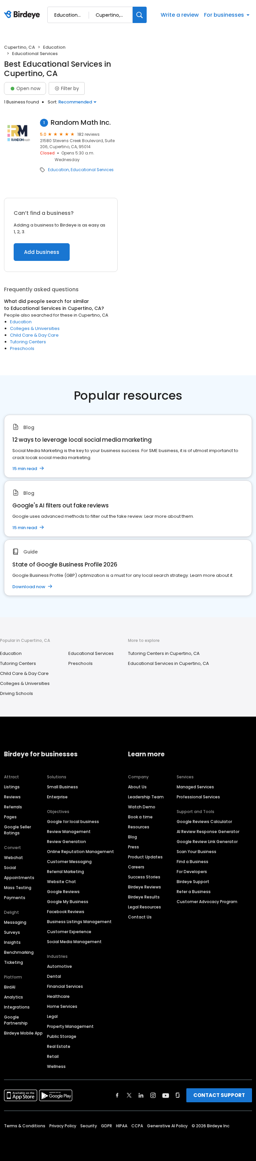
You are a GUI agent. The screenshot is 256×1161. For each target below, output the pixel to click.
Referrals (13, 807)
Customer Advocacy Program (207, 901)
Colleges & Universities (35, 328)
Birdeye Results (144, 897)
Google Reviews (63, 891)
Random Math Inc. (81, 122)
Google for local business (73, 821)
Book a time (140, 817)
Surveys (12, 932)
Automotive (59, 966)
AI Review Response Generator (208, 831)
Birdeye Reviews (144, 887)
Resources (138, 827)
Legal (52, 1016)
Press (133, 847)
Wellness (56, 1066)
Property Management (70, 1026)
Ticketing (13, 962)
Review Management (69, 831)
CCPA (137, 1126)
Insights (12, 942)
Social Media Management (74, 941)
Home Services (62, 1006)
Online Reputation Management (80, 851)
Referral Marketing (65, 871)
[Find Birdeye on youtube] (165, 1095)
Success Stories (144, 877)
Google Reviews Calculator (204, 821)
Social (10, 867)
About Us (137, 787)
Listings (12, 787)
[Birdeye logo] (23, 15)
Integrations (17, 1007)
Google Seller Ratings (17, 830)
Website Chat (61, 881)
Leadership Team (146, 797)
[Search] (140, 15)
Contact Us (140, 917)
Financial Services (65, 986)
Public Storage (61, 1036)
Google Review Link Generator (207, 841)
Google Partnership (16, 1020)
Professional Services (198, 797)
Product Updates (145, 857)
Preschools (22, 348)
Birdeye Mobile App (23, 1033)
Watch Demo (141, 807)
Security (88, 1126)
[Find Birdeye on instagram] (153, 1095)
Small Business (62, 787)
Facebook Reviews (65, 911)
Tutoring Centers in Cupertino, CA (164, 653)
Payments (14, 897)
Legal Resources (144, 907)
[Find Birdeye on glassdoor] (178, 1095)
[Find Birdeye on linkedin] (141, 1095)
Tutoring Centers (28, 342)
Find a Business (192, 861)
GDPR (106, 1126)
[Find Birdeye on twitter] (129, 1095)
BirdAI (9, 987)
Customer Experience (69, 931)
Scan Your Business (196, 851)
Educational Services (92, 169)
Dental (54, 976)
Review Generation (66, 841)
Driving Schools (16, 693)
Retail (53, 1056)
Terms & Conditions (24, 1126)
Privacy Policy (62, 1126)
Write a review (180, 15)
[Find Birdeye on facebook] (117, 1095)
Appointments (19, 877)
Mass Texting (17, 887)
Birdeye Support (193, 881)
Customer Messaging (69, 861)
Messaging (15, 922)
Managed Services (195, 787)
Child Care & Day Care (34, 335)
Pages (10, 817)
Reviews (12, 797)
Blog (132, 837)
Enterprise (57, 797)
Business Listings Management (79, 921)
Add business (41, 252)
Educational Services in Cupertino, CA (168, 663)
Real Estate (58, 1046)
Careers (136, 867)
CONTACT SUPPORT (219, 1095)
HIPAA (121, 1126)
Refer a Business (194, 891)
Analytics (13, 997)
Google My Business (67, 901)
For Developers (192, 871)
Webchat (13, 857)
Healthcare (58, 996)
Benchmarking (19, 952)
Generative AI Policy (167, 1126)
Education (54, 47)
